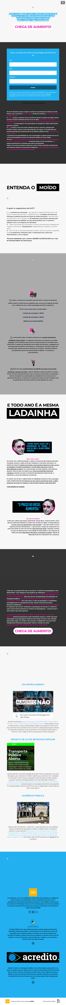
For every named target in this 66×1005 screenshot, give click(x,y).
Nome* (10, 68)
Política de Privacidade (49, 1001)
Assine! (33, 87)
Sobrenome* (12, 77)
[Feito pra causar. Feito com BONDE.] (59, 1001)
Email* (10, 60)
